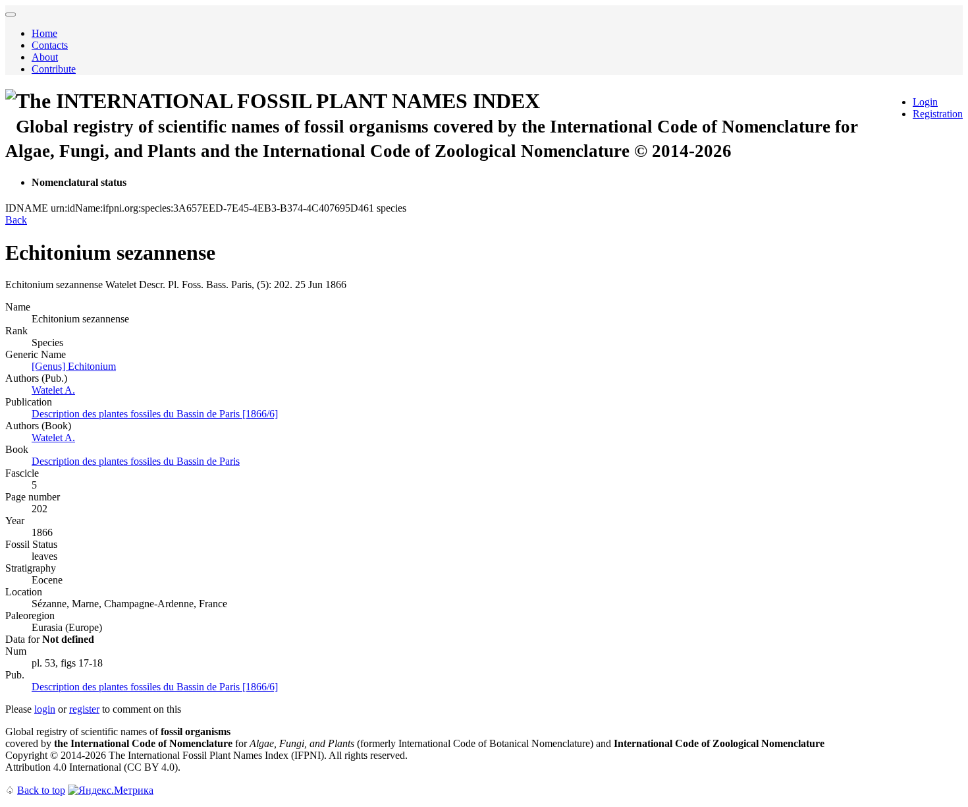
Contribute (54, 69)
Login (925, 101)
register (84, 709)
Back (16, 219)
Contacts (50, 45)
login (44, 709)
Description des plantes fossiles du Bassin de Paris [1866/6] (155, 413)
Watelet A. (53, 390)
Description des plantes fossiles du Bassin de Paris (136, 461)
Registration (938, 113)
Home (44, 33)
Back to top (41, 790)
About (45, 57)
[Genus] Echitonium (74, 366)
